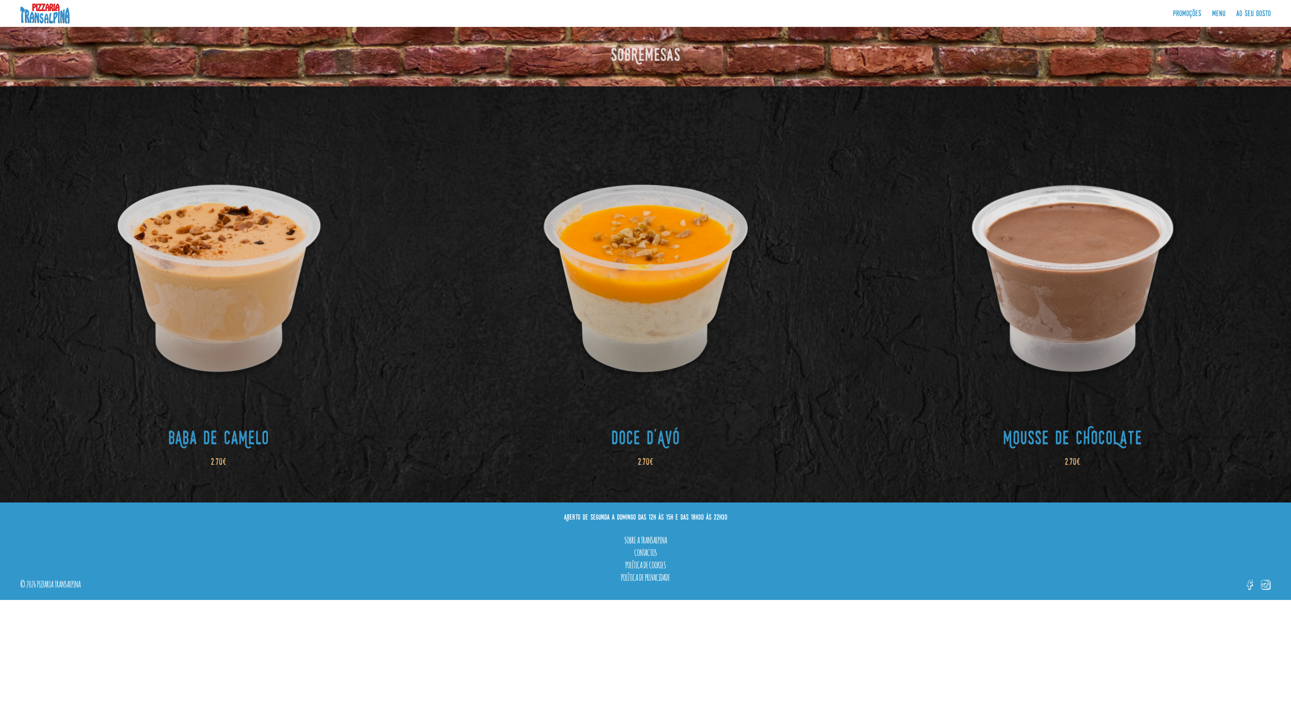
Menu (1218, 14)
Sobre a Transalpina (645, 539)
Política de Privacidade (645, 576)
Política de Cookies (645, 564)
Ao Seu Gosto (1253, 14)
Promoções (1187, 14)
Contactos (645, 552)
